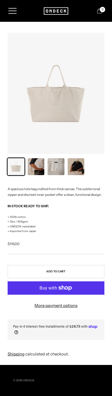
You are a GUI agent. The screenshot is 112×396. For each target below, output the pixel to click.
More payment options (56, 305)
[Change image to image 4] (76, 166)
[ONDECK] (56, 11)
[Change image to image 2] (36, 166)
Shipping (16, 354)
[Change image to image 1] (16, 166)
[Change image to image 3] (56, 166)
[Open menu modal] (12, 11)
